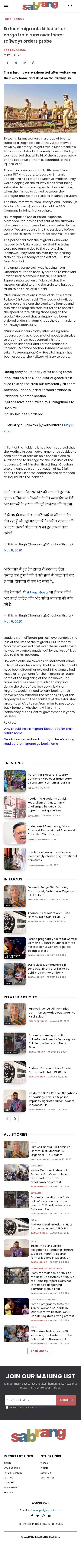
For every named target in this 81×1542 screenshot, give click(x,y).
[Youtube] (49, 1516)
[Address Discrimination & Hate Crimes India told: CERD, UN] (15, 922)
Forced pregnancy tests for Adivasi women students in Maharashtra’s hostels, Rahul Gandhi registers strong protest (52, 945)
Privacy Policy (39, 1407)
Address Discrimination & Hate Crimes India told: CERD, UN (49, 915)
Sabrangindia (15, 50)
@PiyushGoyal (38, 592)
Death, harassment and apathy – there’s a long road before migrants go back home (39, 741)
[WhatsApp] (33, 63)
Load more (38, 1351)
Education (34, 816)
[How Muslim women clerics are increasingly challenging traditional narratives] (15, 859)
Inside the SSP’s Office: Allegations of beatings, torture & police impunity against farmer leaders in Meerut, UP (53, 1099)
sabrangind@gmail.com (44, 1510)
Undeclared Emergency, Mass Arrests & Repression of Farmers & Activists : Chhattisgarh (52, 830)
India (8, 19)
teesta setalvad (37, 899)
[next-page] (15, 1119)
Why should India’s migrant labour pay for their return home (38, 731)
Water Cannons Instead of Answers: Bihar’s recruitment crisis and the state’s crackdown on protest (50, 1176)
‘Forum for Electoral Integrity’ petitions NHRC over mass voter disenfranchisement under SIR (50, 778)
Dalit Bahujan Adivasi (12, 956)
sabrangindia (36, 955)
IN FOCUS (13, 879)
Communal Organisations (46, 1268)
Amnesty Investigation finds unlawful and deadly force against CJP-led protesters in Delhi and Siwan (53, 1041)
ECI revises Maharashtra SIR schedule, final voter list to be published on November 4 (49, 969)
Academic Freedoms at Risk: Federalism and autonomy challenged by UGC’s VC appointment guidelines (47, 804)
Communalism (36, 865)
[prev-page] (7, 1119)
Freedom (32, 840)
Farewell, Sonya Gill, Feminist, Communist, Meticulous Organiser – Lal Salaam (52, 891)
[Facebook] (7, 63)
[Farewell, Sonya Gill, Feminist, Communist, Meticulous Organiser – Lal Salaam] (15, 896)
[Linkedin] (25, 63)
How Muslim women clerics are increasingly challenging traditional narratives (52, 856)
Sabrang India (36, 921)
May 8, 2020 (13, 550)
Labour (19, 19)
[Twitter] (16, 63)
